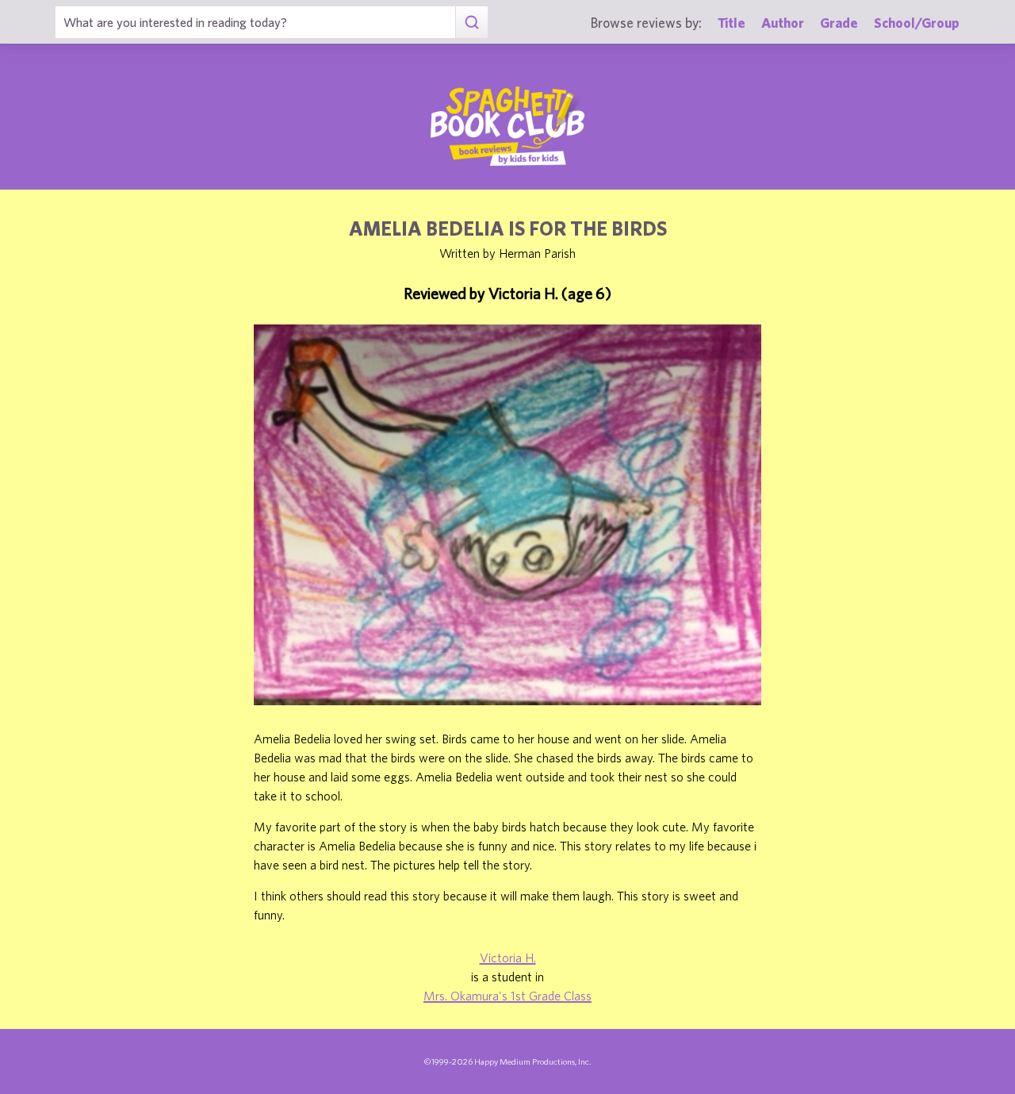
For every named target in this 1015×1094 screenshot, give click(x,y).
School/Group (916, 22)
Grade (839, 22)
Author (782, 22)
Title (731, 22)
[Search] (471, 22)
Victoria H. (508, 957)
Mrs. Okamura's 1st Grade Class (507, 995)
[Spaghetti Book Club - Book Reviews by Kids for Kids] (507, 126)
